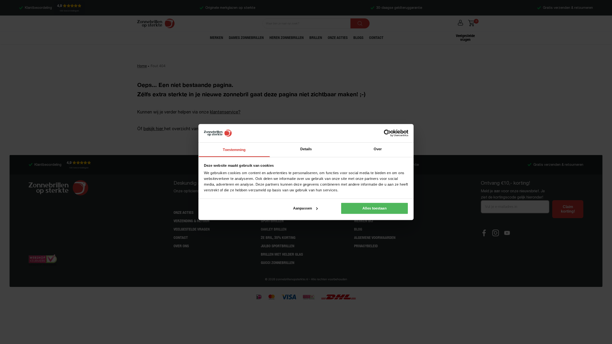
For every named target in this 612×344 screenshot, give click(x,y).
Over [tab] (378, 149)
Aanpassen (302, 208)
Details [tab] (306, 149)
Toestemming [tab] (234, 150)
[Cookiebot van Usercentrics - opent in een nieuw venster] (387, 133)
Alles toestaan (374, 208)
